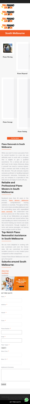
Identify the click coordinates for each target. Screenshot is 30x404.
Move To (4, 359)
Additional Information (7, 367)
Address (4, 304)
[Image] (7, 48)
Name (3, 296)
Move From (5, 351)
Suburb (3, 312)
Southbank (5, 273)
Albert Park (5, 271)
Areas (9, 399)
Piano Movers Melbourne (18, 200)
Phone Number (6, 328)
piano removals (7, 211)
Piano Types (5, 345)
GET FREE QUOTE (15, 402)
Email (3, 337)
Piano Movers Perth (17, 399)
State (3, 320)
